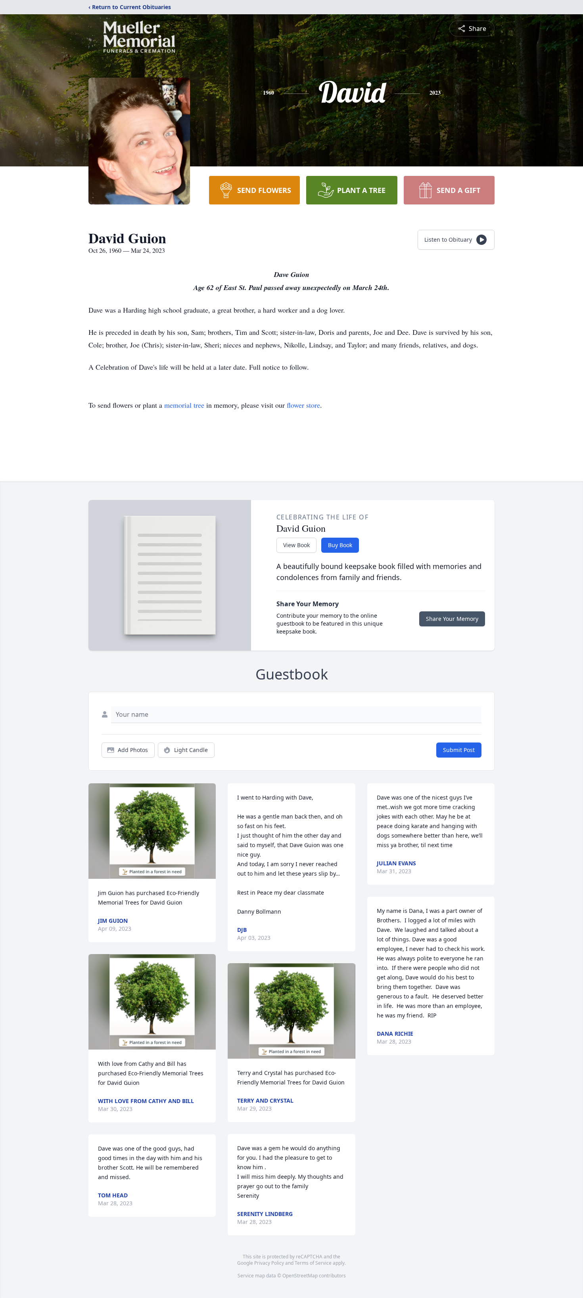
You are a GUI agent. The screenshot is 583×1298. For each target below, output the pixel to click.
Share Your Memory (452, 618)
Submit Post (459, 750)
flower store (303, 405)
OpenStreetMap (300, 1275)
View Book (296, 545)
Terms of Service (313, 1263)
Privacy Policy (269, 1263)
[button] (152, 831)
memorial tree (184, 405)
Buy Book (340, 545)
